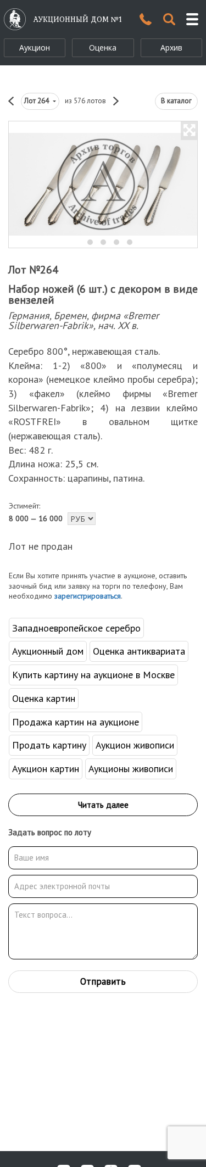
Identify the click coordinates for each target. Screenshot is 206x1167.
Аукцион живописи (135, 745)
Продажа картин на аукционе (75, 722)
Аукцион (34, 47)
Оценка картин (43, 698)
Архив (171, 47)
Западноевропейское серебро (76, 628)
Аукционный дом (47, 651)
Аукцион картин (45, 768)
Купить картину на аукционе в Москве (93, 674)
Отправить (103, 981)
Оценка (102, 47)
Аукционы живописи (130, 768)
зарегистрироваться (87, 596)
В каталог (176, 100)
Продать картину (49, 745)
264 (37, 100)
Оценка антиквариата (139, 651)
